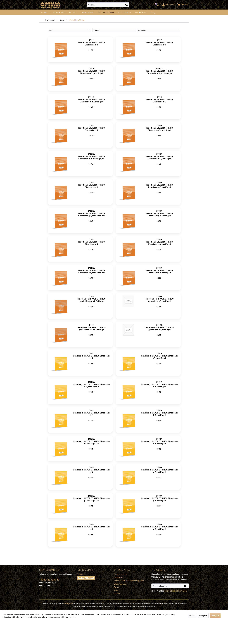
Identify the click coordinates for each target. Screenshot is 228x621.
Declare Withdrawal (86, 578)
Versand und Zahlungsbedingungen (129, 580)
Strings (96, 30)
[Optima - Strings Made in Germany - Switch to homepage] (50, 5)
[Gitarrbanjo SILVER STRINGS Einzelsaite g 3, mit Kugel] (128, 477)
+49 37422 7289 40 (49, 579)
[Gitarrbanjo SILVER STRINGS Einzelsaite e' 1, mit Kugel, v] (60, 391)
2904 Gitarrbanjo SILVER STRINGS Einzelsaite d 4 (91, 526)
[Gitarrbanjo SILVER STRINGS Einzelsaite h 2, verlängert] (128, 448)
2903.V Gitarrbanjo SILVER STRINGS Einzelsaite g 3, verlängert (159, 498)
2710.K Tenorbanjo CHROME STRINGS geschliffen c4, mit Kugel (159, 327)
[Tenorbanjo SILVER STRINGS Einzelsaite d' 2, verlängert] (128, 163)
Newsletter (118, 577)
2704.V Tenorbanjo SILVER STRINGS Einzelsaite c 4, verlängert (159, 270)
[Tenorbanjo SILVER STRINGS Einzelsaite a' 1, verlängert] (60, 106)
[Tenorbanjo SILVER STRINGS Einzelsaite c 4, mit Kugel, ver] (60, 277)
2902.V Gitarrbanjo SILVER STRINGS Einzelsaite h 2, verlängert (159, 441)
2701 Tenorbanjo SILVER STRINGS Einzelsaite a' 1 (91, 42)
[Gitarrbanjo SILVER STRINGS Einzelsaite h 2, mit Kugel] (128, 420)
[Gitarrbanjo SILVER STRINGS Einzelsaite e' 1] (60, 363)
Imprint (117, 593)
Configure (215, 615)
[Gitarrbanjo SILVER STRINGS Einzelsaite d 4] (60, 534)
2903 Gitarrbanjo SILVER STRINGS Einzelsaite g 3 (91, 469)
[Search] (126, 4)
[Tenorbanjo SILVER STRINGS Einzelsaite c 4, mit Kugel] (128, 249)
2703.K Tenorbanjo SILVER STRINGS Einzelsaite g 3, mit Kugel (159, 184)
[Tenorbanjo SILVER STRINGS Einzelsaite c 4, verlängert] (128, 277)
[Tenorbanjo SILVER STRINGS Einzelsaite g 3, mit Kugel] (128, 192)
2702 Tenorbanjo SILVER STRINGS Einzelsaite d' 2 (159, 99)
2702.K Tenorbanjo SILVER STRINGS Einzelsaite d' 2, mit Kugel (159, 127)
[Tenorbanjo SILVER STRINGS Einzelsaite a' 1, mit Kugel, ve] (128, 78)
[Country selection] (157, 4)
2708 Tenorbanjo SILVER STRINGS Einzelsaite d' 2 (91, 127)
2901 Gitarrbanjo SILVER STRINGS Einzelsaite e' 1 (91, 355)
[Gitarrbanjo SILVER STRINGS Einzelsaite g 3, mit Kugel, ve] (60, 505)
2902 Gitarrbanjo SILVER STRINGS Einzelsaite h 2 (91, 412)
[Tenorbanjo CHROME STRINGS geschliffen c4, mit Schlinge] (60, 334)
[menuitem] (108, 4)
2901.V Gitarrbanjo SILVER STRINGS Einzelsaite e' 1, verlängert (159, 384)
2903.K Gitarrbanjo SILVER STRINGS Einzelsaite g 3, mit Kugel (159, 469)
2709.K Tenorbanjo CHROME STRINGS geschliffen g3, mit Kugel (159, 298)
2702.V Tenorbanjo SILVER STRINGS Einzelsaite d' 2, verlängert (159, 156)
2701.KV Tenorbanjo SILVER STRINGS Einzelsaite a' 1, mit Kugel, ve (159, 70)
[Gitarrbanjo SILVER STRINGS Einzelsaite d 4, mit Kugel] (128, 534)
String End (142, 30)
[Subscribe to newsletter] (185, 585)
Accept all (203, 615)
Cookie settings (120, 574)
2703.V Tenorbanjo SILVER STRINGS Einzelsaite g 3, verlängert (159, 213)
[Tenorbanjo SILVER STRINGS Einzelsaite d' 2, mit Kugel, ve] (60, 163)
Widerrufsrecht (120, 584)
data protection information (175, 590)
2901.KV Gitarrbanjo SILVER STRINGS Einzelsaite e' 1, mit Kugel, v (91, 384)
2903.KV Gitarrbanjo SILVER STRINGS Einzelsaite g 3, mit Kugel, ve (91, 498)
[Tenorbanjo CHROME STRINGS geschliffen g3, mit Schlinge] (60, 306)
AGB (116, 590)
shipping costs (68, 603)
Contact (80, 574)
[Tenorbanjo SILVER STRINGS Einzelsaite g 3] (60, 192)
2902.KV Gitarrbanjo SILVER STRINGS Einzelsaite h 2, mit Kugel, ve (91, 441)
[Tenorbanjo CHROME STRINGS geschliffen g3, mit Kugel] (128, 306)
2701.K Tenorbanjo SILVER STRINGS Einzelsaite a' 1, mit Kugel (91, 70)
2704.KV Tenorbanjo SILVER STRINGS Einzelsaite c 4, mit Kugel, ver (91, 270)
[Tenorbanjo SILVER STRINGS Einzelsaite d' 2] (128, 106)
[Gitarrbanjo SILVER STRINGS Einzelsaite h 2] (60, 420)
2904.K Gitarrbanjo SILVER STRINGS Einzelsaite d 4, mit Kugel (159, 526)
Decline (192, 615)
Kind (50, 30)
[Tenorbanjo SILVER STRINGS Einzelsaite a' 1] (60, 49)
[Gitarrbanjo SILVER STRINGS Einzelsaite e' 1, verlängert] (128, 391)
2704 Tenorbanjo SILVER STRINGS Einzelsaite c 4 (91, 241)
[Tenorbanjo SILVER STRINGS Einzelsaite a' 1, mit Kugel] (60, 78)
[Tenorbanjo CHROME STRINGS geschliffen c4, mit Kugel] (128, 334)
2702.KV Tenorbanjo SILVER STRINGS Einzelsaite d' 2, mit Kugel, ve (91, 156)
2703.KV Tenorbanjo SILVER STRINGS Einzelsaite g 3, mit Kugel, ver (91, 213)
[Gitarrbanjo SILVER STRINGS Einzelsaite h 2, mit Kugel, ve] (60, 448)
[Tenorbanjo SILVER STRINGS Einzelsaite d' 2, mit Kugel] (128, 135)
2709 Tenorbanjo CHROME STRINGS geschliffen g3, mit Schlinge (91, 298)
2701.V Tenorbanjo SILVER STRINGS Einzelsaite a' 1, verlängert (91, 99)
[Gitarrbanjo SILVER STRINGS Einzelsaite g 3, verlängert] (128, 505)
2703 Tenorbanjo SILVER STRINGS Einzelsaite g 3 (91, 184)
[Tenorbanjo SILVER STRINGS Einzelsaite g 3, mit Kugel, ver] (60, 220)
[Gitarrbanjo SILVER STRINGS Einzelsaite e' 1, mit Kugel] (128, 363)
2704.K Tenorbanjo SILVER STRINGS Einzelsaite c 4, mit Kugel (159, 241)
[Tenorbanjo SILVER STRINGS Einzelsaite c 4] (60, 249)
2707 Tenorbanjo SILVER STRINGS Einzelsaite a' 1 (159, 42)
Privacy (117, 587)
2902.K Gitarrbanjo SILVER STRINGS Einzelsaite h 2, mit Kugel (159, 412)
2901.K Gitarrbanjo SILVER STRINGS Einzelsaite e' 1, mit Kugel (159, 355)
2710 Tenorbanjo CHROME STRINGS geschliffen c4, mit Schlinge (91, 327)
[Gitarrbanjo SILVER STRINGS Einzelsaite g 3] (60, 477)
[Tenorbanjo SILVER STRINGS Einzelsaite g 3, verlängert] (128, 220)
